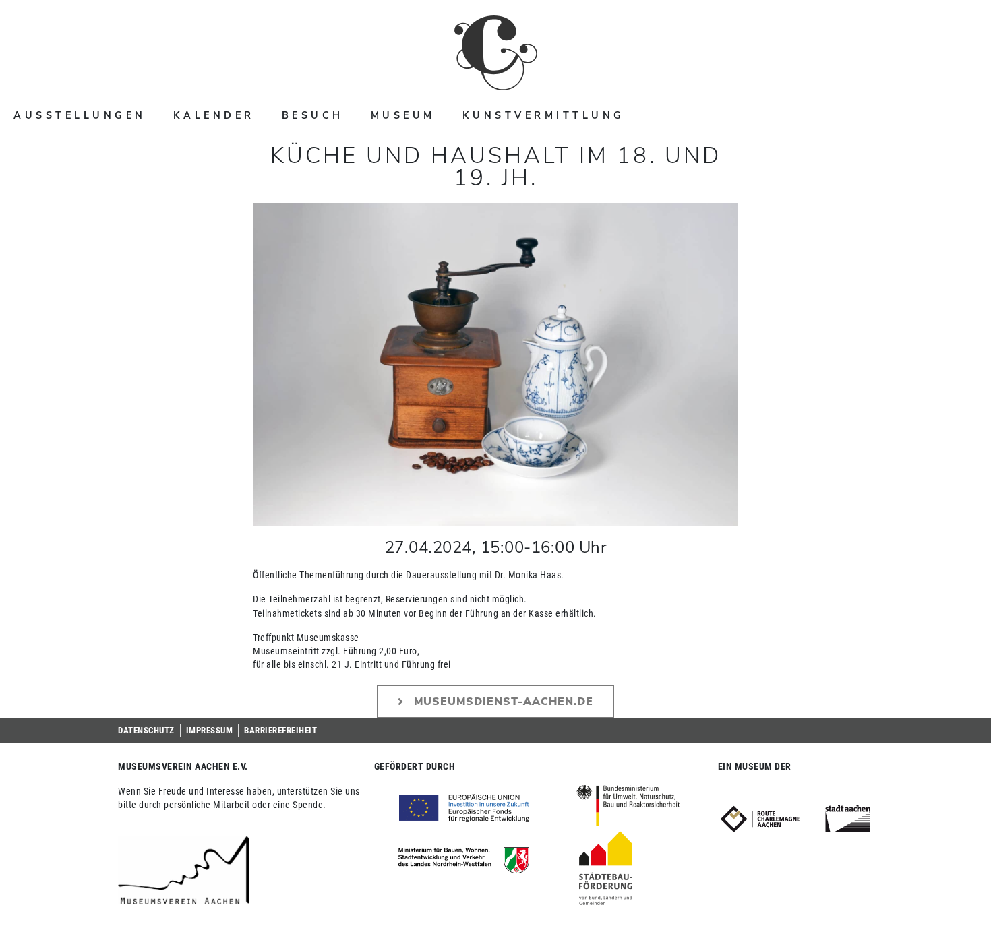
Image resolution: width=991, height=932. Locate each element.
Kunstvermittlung (543, 115)
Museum (403, 115)
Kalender (214, 115)
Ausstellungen (79, 115)
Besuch (313, 115)
